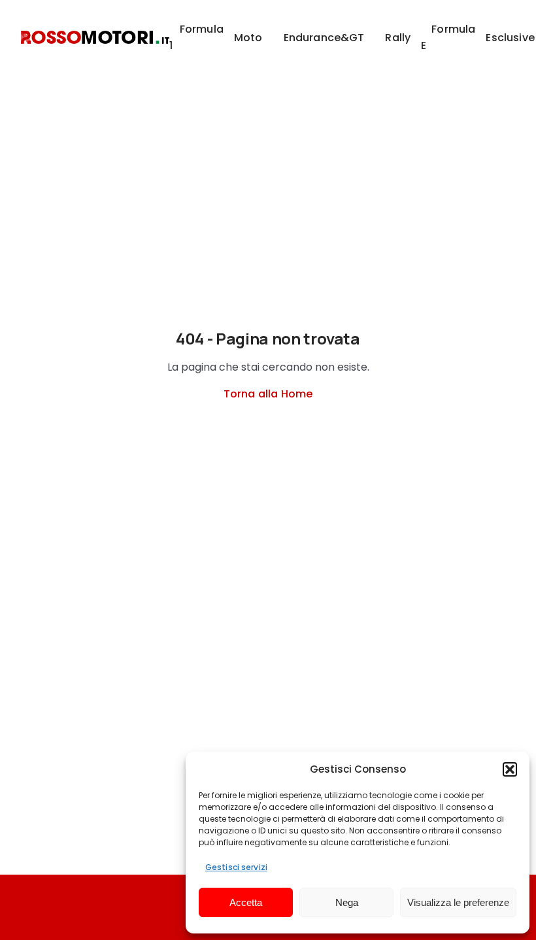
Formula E (448, 37)
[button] (509, 769)
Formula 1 (196, 37)
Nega (346, 902)
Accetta (245, 902)
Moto (248, 37)
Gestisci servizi (236, 867)
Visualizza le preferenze (458, 902)
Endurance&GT (324, 37)
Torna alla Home (268, 393)
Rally (397, 37)
